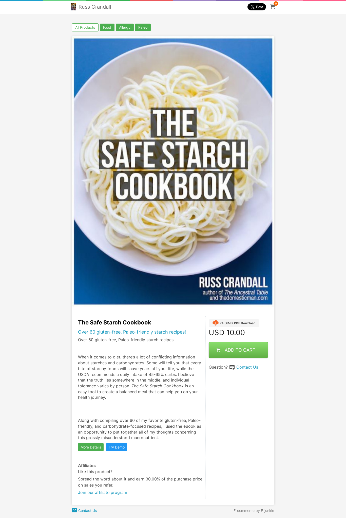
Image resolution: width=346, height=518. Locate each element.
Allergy (124, 27)
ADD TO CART (240, 349)
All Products (85, 27)
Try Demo (117, 447)
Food (107, 27)
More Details (91, 447)
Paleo (142, 27)
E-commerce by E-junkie (254, 510)
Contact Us (247, 366)
